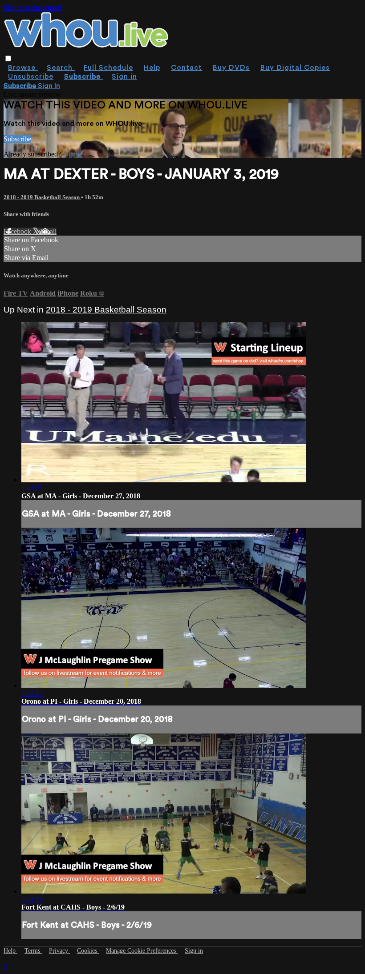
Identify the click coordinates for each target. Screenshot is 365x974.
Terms (33, 950)
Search (61, 67)
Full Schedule (108, 67)
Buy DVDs (231, 67)
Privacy (59, 950)
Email (48, 231)
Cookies (88, 950)
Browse (23, 67)
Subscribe (17, 139)
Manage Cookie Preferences (142, 950)
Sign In (49, 85)
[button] (8, 58)
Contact (186, 67)
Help (152, 67)
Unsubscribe (30, 76)
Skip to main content (32, 7)
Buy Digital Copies (295, 67)
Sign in (124, 76)
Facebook (18, 231)
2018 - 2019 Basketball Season (42, 197)
